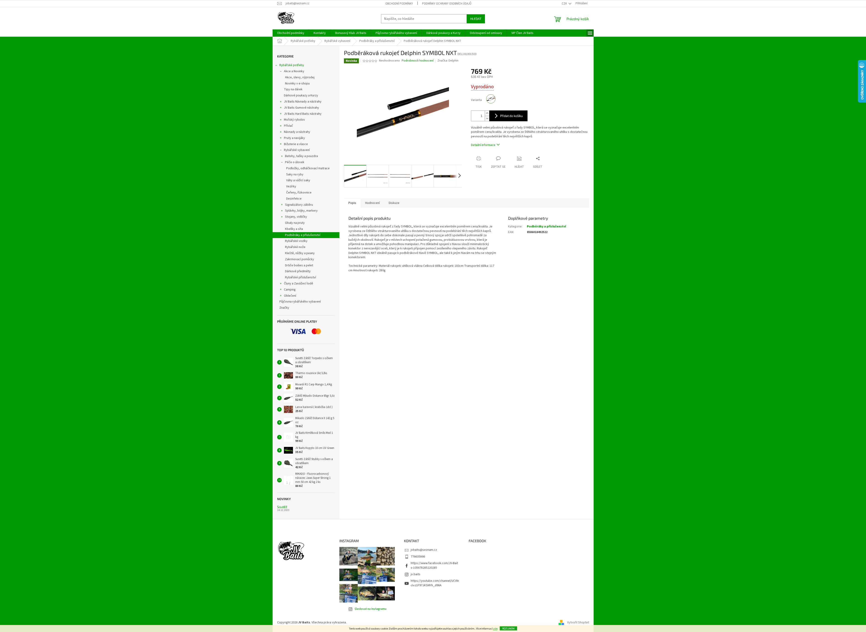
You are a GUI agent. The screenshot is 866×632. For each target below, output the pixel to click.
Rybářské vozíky (296, 241)
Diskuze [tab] (394, 203)
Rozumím (508, 628)
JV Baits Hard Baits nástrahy (302, 114)
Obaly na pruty (295, 223)
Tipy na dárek (293, 89)
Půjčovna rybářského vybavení (300, 301)
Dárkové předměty (298, 271)
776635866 (418, 556)
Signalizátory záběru (299, 205)
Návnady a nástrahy (297, 132)
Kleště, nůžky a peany (300, 253)
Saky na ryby (294, 174)
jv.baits (415, 574)
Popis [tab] (352, 203)
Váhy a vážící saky (298, 180)
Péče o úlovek (294, 162)
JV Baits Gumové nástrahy (301, 107)
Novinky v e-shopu (297, 83)
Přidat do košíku (511, 116)
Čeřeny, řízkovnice (299, 192)
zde (495, 629)
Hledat (475, 19)
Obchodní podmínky (399, 4)
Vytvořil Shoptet (578, 622)
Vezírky (291, 186)
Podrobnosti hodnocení (418, 61)
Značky (284, 307)
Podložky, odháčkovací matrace (308, 168)
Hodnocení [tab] (372, 203)
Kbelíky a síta (294, 229)
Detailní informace (483, 145)
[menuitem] (291, 33)
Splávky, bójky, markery (301, 210)
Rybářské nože (295, 247)
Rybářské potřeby (291, 65)
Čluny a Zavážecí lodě (298, 283)
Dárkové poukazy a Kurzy (301, 95)
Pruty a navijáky (294, 138)
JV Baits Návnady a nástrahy (302, 101)
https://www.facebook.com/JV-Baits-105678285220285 (434, 565)
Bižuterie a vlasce (296, 144)
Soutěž (282, 506)
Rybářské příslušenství (300, 277)
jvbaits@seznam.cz (424, 550)
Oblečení (290, 295)
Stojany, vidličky (296, 217)
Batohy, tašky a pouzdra (301, 156)
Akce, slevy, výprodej (299, 77)
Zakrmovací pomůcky (299, 259)
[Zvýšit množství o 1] (487, 113)
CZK (565, 4)
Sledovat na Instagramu (370, 609)
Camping (290, 289)
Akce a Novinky (294, 71)
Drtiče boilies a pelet (299, 265)
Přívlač (288, 126)
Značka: (447, 60)
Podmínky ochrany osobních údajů (446, 4)
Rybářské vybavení (297, 150)
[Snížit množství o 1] (487, 118)
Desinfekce (294, 198)
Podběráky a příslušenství (302, 235)
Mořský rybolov (294, 119)
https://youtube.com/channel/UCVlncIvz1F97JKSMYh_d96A (435, 583)
